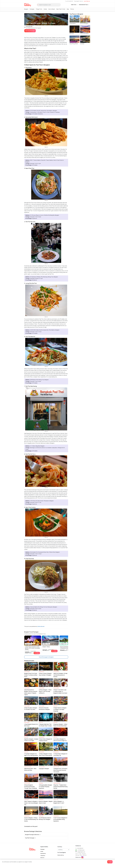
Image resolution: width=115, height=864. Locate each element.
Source (46, 95)
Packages (32, 9)
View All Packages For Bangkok (46, 657)
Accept (110, 861)
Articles (31, 14)
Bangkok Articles (36, 14)
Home (28, 14)
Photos (72, 9)
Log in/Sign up (87, 1)
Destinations (43, 853)
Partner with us (61, 855)
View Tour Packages (30, 30)
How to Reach (51, 9)
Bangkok (26, 9)
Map (68, 9)
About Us (42, 857)
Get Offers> (36, 653)
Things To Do (39, 9)
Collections (42, 855)
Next (66, 643)
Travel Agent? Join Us (78, 1)
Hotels (45, 9)
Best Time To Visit (61, 9)
